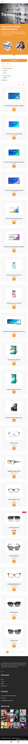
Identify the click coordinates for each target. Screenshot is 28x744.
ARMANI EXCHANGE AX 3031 (14, 471)
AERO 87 (14, 444)
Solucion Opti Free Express (14, 359)
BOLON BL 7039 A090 (14, 527)
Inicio (2, 679)
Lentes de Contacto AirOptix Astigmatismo (14, 162)
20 (23, 84)
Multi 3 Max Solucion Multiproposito (14, 417)
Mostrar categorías (6, 63)
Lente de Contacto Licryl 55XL (14, 303)
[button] (19, 84)
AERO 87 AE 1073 (14, 443)
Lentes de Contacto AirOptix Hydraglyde (14, 105)
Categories (15, 60)
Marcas (2, 683)
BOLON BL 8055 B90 (14, 556)
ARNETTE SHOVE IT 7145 (14, 499)
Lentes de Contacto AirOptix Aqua (14, 133)
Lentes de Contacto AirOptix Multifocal (14, 190)
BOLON (14, 529)
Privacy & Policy (19, 739)
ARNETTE (14, 500)
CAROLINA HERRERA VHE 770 (14, 584)
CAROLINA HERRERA (14, 585)
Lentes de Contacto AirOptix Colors (14, 218)
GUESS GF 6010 (14, 640)
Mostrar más (4, 80)
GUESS (14, 613)
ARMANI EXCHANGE (14, 472)
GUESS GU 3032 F (14, 612)
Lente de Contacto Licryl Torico (14, 275)
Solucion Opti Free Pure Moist (14, 389)
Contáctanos (4, 685)
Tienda (2, 681)
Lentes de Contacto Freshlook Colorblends (14, 246)
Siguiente (23, 652)
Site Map (25, 739)
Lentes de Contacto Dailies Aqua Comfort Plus (14, 331)
